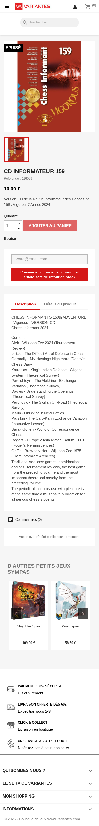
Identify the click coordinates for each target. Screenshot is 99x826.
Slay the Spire (28, 626)
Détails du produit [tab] (60, 304)
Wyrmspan (70, 626)
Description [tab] (25, 304)
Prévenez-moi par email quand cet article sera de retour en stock (49, 274)
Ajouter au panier (50, 226)
